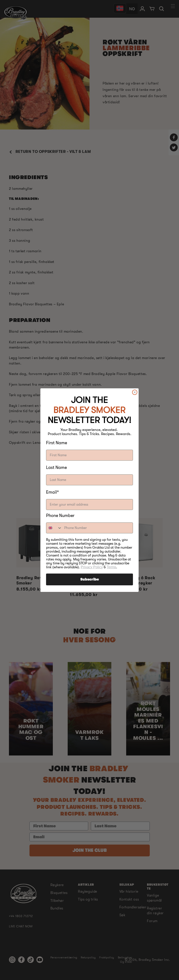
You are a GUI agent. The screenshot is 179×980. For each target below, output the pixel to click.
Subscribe (89, 579)
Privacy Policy (92, 567)
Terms (111, 567)
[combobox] (54, 528)
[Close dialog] (135, 392)
